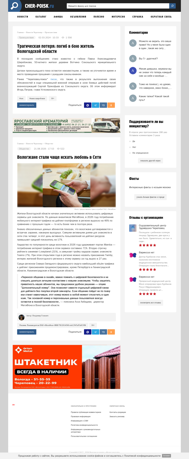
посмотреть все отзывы (150, 303)
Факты (134, 179)
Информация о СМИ (79, 421)
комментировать (26, 105)
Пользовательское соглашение (84, 436)
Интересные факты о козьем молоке (150, 187)
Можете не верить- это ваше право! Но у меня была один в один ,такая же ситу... (155, 45)
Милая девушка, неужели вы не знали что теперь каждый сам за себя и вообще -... (155, 72)
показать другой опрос (150, 161)
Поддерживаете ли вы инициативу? (146, 124)
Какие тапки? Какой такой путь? (154, 98)
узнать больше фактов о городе (150, 197)
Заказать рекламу (117, 417)
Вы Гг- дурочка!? (148, 58)
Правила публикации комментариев (86, 412)
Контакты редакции (118, 412)
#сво (21, 98)
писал (53, 79)
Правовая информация (81, 417)
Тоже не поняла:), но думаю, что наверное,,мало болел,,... (155, 86)
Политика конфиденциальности (84, 425)
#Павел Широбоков (37, 98)
